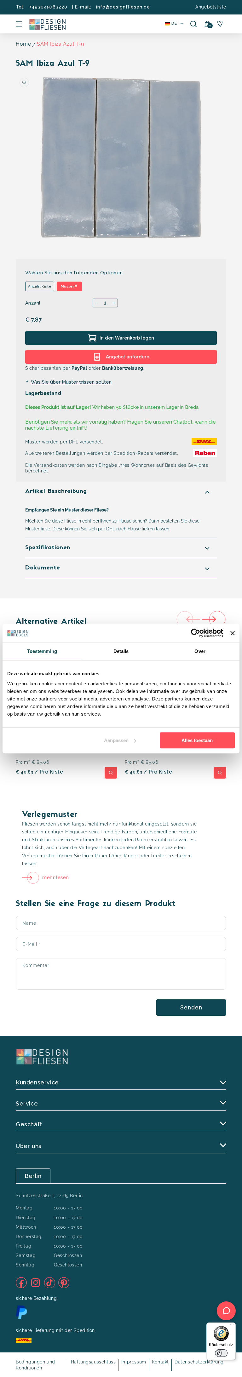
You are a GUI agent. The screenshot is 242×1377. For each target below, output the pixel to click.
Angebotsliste (210, 6)
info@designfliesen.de (123, 6)
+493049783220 (48, 6)
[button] (19, 24)
